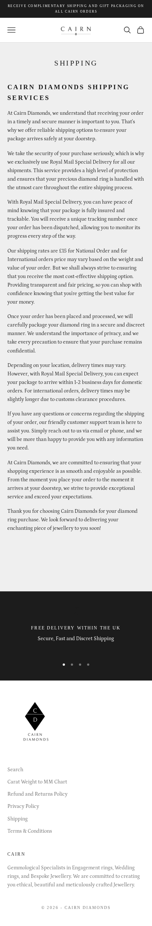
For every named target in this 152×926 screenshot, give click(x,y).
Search (15, 770)
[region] (76, 629)
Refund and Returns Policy (37, 794)
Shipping (17, 819)
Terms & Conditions (29, 831)
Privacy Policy (23, 806)
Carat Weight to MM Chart (37, 782)
